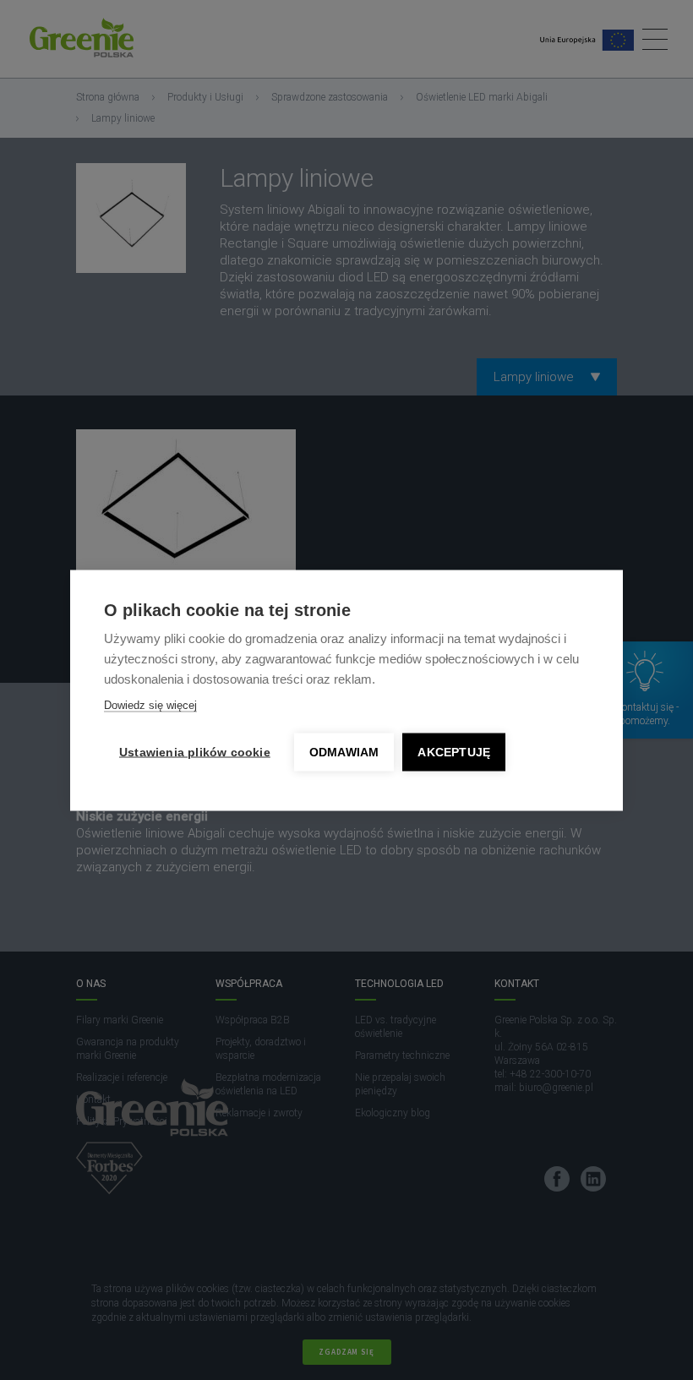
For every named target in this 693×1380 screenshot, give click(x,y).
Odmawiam (344, 751)
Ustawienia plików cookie (194, 751)
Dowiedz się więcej (150, 704)
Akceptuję (453, 751)
